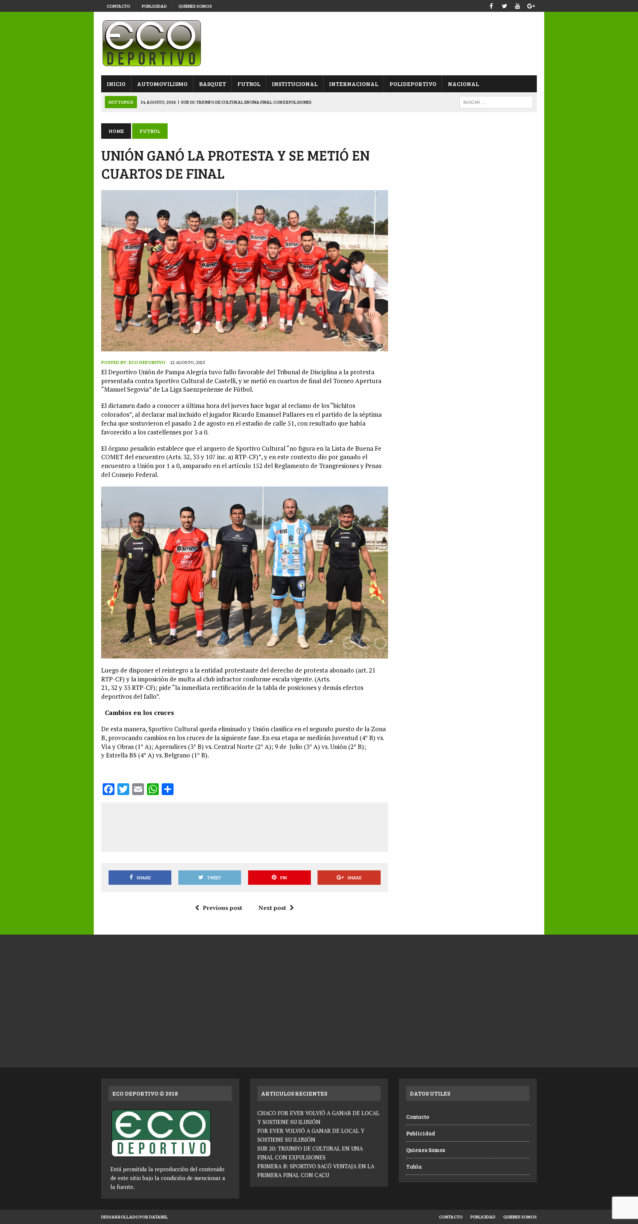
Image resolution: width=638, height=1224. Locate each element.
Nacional (463, 83)
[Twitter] (504, 5)
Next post (272, 908)
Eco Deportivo (147, 362)
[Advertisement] (244, 825)
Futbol (248, 83)
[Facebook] (491, 5)
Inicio (116, 83)
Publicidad (154, 6)
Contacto (118, 6)
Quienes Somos (195, 6)
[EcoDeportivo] (319, 43)
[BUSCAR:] (496, 101)
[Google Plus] (531, 5)
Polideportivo (413, 83)
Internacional (353, 83)
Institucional (295, 83)
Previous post (222, 908)
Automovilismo (162, 83)
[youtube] (518, 5)
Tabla (414, 1166)
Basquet (212, 83)
